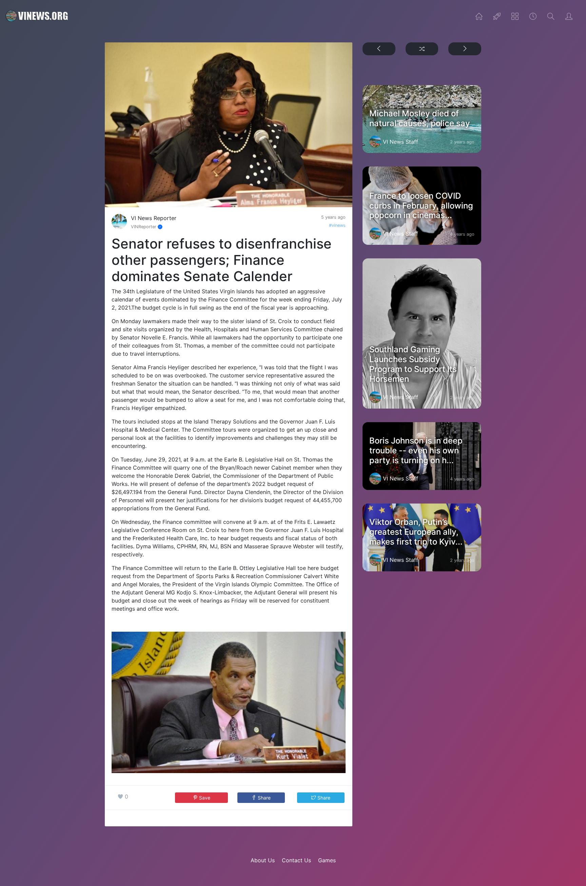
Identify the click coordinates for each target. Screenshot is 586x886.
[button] (261, 797)
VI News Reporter (153, 218)
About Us (263, 860)
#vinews (337, 225)
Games (327, 860)
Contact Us (296, 860)
